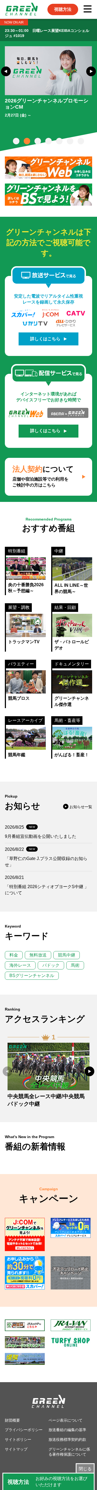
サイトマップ (16, 1449)
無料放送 (38, 955)
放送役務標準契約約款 (67, 1439)
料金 (13, 955)
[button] (6, 71)
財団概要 (12, 1420)
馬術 (75, 965)
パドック (51, 965)
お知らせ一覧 (81, 807)
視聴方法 (62, 9)
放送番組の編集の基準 (67, 1430)
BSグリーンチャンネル (31, 975)
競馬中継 (66, 955)
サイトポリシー (18, 1439)
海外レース (20, 965)
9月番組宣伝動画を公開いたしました (40, 836)
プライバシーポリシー (24, 1430)
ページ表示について (65, 1420)
